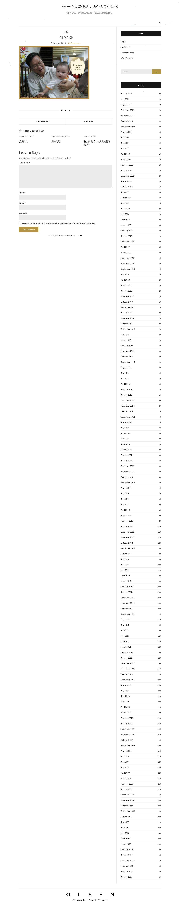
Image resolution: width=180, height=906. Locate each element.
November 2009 (127, 734)
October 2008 (127, 806)
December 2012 (127, 532)
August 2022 (126, 181)
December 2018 (127, 258)
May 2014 (125, 439)
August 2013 (126, 488)
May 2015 (125, 378)
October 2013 (127, 477)
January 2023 (126, 170)
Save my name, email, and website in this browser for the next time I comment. (59, 223)
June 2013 (125, 499)
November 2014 (127, 406)
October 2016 (127, 324)
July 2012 (125, 559)
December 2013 (127, 466)
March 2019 (126, 252)
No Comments (74, 43)
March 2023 (126, 159)
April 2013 (125, 510)
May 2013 (125, 504)
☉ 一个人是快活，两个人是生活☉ (90, 6)
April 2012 (125, 576)
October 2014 (127, 411)
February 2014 (127, 455)
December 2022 (127, 176)
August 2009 (126, 751)
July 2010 (125, 691)
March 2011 (126, 647)
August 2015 (126, 367)
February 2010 (127, 718)
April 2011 (125, 641)
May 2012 (125, 570)
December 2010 (127, 663)
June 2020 (125, 209)
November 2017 (127, 296)
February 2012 (127, 587)
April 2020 (125, 220)
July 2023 (125, 137)
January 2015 (126, 395)
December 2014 (127, 400)
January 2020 (126, 236)
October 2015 (127, 356)
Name (22, 192)
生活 (66, 32)
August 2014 (126, 422)
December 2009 (127, 729)
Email (22, 202)
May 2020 (125, 214)
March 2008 (126, 844)
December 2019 (127, 241)
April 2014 (125, 444)
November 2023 (127, 115)
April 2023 (125, 154)
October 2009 (127, 740)
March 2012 (126, 581)
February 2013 (127, 521)
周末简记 (55, 141)
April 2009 (125, 773)
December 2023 (127, 110)
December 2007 (127, 860)
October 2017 (127, 302)
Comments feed (127, 52)
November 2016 (127, 318)
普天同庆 (23, 141)
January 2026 (126, 94)
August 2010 (126, 685)
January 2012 (126, 592)
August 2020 (126, 198)
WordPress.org (127, 58)
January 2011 (126, 658)
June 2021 (125, 192)
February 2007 (127, 871)
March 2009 (126, 778)
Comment (24, 162)
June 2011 (125, 630)
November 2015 (127, 351)
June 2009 (125, 762)
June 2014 (125, 433)
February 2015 (127, 389)
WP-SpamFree (76, 235)
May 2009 (125, 767)
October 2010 (127, 674)
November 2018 (127, 263)
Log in (123, 41)
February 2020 (127, 230)
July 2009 (125, 756)
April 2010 (125, 707)
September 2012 (128, 548)
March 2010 (126, 712)
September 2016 (128, 329)
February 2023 (127, 165)
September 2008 (128, 811)
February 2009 (127, 784)
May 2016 (125, 335)
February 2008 (127, 849)
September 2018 (128, 269)
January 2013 (126, 526)
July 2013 (125, 493)
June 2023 (125, 143)
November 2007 (127, 866)
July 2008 (125, 822)
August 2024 (126, 105)
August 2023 (126, 132)
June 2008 (125, 828)
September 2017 (128, 307)
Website (23, 213)
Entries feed (125, 47)
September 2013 (128, 482)
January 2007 (126, 877)
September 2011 (128, 614)
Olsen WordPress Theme (83, 900)
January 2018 (126, 291)
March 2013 (126, 515)
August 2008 (126, 817)
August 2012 (126, 554)
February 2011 (127, 652)
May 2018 (125, 274)
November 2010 (127, 669)
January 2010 (126, 723)
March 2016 (126, 340)
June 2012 (125, 565)
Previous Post (42, 121)
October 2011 (127, 608)
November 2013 (127, 471)
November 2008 (127, 800)
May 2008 (125, 833)
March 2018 (126, 285)
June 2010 (125, 696)
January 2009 (126, 789)
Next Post (89, 121)
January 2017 (126, 313)
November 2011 (127, 603)
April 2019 (125, 247)
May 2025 (125, 99)
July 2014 (125, 428)
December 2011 (127, 597)
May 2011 (125, 636)
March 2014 (126, 450)
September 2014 (128, 417)
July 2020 (125, 203)
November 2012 (127, 537)
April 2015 (125, 384)
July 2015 (125, 373)
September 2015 (128, 362)
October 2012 (127, 543)
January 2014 (126, 461)
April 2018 (125, 280)
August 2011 (126, 619)
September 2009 (128, 745)
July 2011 (125, 625)
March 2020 (126, 225)
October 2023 (127, 121)
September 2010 (128, 680)
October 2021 (127, 187)
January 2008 (126, 855)
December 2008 (127, 795)
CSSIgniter (103, 900)
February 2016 (127, 346)
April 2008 (125, 838)
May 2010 (125, 702)
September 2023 (128, 126)
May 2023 (125, 148)
